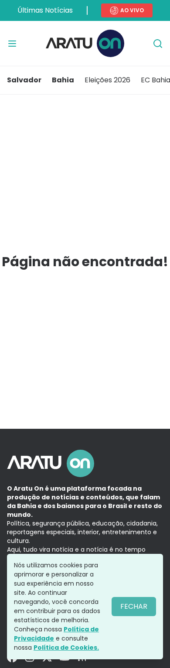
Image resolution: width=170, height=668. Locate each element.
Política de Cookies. (66, 647)
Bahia (63, 80)
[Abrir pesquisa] (158, 43)
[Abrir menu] (12, 43)
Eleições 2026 (107, 80)
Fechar (133, 606)
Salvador (24, 80)
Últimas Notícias (45, 10)
